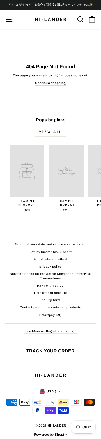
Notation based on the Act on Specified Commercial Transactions (50, 276)
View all (50, 132)
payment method (50, 285)
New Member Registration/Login (50, 331)
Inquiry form (50, 300)
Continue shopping (50, 83)
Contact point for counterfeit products (50, 307)
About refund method (51, 259)
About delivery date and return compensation (50, 244)
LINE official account (50, 293)
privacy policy (50, 266)
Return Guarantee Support (50, 252)
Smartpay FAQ (50, 315)
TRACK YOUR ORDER (50, 350)
